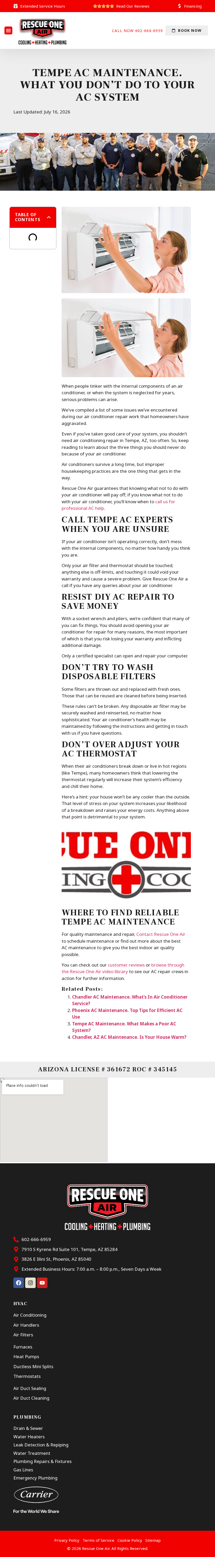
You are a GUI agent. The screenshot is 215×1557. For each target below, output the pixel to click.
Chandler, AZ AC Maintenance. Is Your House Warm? (129, 1037)
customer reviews (126, 965)
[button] (8, 30)
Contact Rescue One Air (160, 934)
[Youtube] (42, 1283)
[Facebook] (18, 1283)
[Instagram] (30, 1283)
